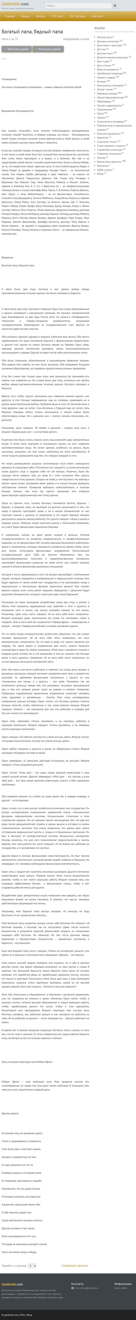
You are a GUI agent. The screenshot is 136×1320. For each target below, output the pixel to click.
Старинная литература (109, 153)
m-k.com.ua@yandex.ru (87, 1287)
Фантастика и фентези (109, 161)
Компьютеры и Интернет (110, 85)
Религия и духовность (108, 133)
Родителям (103, 137)
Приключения (104, 109)
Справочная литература (109, 149)
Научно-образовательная (110, 97)
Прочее (101, 117)
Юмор (100, 173)
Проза (100, 113)
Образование (104, 101)
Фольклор (102, 165)
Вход (29, 1314)
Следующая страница (75, 1265)
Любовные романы (107, 93)
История (101, 81)
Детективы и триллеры (109, 45)
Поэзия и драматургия (109, 105)
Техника (101, 157)
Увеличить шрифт (18, 49)
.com (15, 3)
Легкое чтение (105, 89)
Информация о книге (76, 39)
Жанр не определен (108, 69)
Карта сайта (120, 1287)
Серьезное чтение (107, 141)
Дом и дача (103, 61)
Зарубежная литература (110, 73)
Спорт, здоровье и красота (111, 145)
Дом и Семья (104, 65)
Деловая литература (108, 41)
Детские (101, 49)
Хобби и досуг (104, 169)
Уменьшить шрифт (49, 49)
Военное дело (104, 37)
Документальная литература (112, 57)
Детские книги (105, 53)
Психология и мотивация (110, 121)
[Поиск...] (115, 6)
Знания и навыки (106, 77)
